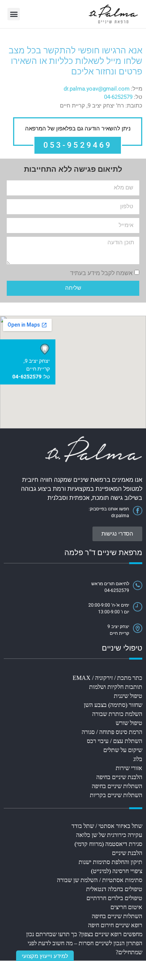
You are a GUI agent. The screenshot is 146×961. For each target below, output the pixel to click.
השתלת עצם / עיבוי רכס (114, 741)
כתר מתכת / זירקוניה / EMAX (107, 678)
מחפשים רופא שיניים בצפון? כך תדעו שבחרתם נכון (84, 934)
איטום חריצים (126, 907)
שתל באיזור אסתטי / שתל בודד (107, 826)
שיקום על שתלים (122, 750)
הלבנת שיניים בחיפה (119, 777)
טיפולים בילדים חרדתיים (114, 898)
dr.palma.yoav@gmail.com (97, 88)
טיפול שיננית (128, 696)
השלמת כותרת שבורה (117, 714)
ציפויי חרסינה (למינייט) (116, 871)
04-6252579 (118, 97)
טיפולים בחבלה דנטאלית (114, 889)
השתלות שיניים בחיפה (117, 786)
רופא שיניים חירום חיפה (115, 925)
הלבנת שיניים (127, 853)
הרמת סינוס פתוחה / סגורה (112, 732)
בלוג (137, 759)
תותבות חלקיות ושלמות (115, 687)
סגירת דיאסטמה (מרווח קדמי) (108, 844)
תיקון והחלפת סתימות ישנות (110, 862)
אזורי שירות (129, 768)
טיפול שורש (129, 723)
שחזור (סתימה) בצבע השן (113, 705)
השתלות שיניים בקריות (116, 795)
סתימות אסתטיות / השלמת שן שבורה (99, 880)
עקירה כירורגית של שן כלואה (109, 835)
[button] (13, 14)
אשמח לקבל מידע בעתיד (101, 272)
